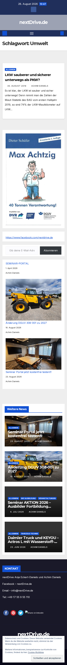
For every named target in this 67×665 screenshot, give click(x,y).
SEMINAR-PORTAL (17, 263)
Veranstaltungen (47, 498)
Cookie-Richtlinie (36, 652)
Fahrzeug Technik (29, 533)
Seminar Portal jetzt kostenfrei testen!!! (28, 372)
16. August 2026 (20, 476)
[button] (57, 33)
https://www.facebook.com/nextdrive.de (29, 237)
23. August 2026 (20, 441)
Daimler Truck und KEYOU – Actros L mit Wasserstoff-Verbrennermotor (33, 541)
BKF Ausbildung (28, 498)
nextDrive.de (33, 22)
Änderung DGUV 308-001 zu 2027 (26, 322)
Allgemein (10, 69)
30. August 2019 (17, 86)
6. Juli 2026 (17, 512)
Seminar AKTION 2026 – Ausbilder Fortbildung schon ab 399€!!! (29, 506)
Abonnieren (51, 250)
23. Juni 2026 (18, 547)
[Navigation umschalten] (31, 33)
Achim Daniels (39, 86)
